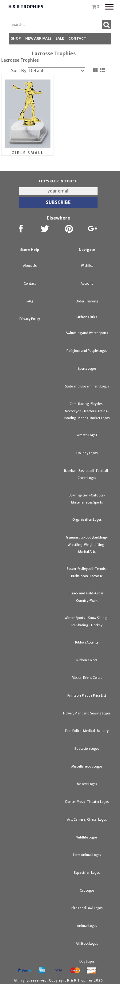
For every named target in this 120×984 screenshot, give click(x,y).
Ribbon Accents (86, 642)
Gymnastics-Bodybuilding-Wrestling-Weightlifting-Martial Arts (87, 544)
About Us (30, 266)
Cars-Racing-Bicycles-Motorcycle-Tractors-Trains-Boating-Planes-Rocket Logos (87, 411)
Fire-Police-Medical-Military (87, 731)
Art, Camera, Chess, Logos (87, 820)
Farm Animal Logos (87, 855)
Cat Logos (87, 891)
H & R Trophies (25, 7)
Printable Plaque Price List (86, 696)
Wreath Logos (87, 435)
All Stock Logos (87, 944)
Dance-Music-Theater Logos (87, 802)
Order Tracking (86, 301)
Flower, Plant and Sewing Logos (86, 713)
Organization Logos (87, 520)
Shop (16, 38)
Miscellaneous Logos (86, 766)
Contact (77, 38)
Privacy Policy (29, 319)
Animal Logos (87, 926)
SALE (60, 38)
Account (87, 284)
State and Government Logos (87, 386)
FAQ (29, 301)
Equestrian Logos (87, 873)
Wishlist (87, 266)
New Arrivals (38, 38)
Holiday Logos (87, 453)
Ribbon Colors (86, 660)
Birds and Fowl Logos (86, 908)
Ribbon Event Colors (87, 678)
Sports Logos (87, 369)
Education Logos (86, 749)
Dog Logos (86, 961)
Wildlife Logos (86, 837)
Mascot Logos (87, 784)
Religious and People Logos (86, 351)
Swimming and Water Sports (87, 333)
